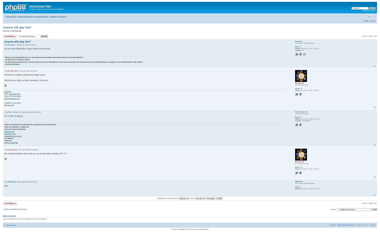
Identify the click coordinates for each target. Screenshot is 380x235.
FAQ (366, 21)
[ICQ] (300, 54)
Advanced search (369, 10)
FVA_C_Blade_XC (14, 112)
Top (375, 66)
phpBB (182, 229)
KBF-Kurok (12, 182)
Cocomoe (11, 45)
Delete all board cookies (346, 225)
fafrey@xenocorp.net (12, 98)
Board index (11, 17)
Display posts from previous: (168, 198)
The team (332, 225)
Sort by (192, 198)
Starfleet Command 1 (58, 17)
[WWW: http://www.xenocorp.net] (296, 124)
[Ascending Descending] (214, 198)
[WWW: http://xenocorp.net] (296, 94)
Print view (368, 16)
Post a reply (7, 35)
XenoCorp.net (9, 131)
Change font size (373, 16)
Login (374, 21)
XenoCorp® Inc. (14, 94)
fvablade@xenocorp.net (13, 136)
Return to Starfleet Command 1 (16, 209)
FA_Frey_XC (17, 31)
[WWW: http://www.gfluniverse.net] (296, 54)
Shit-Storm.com (10, 134)
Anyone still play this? (17, 27)
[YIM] (304, 54)
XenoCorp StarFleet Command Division (33, 17)
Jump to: (333, 209)
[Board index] (16, 7)
